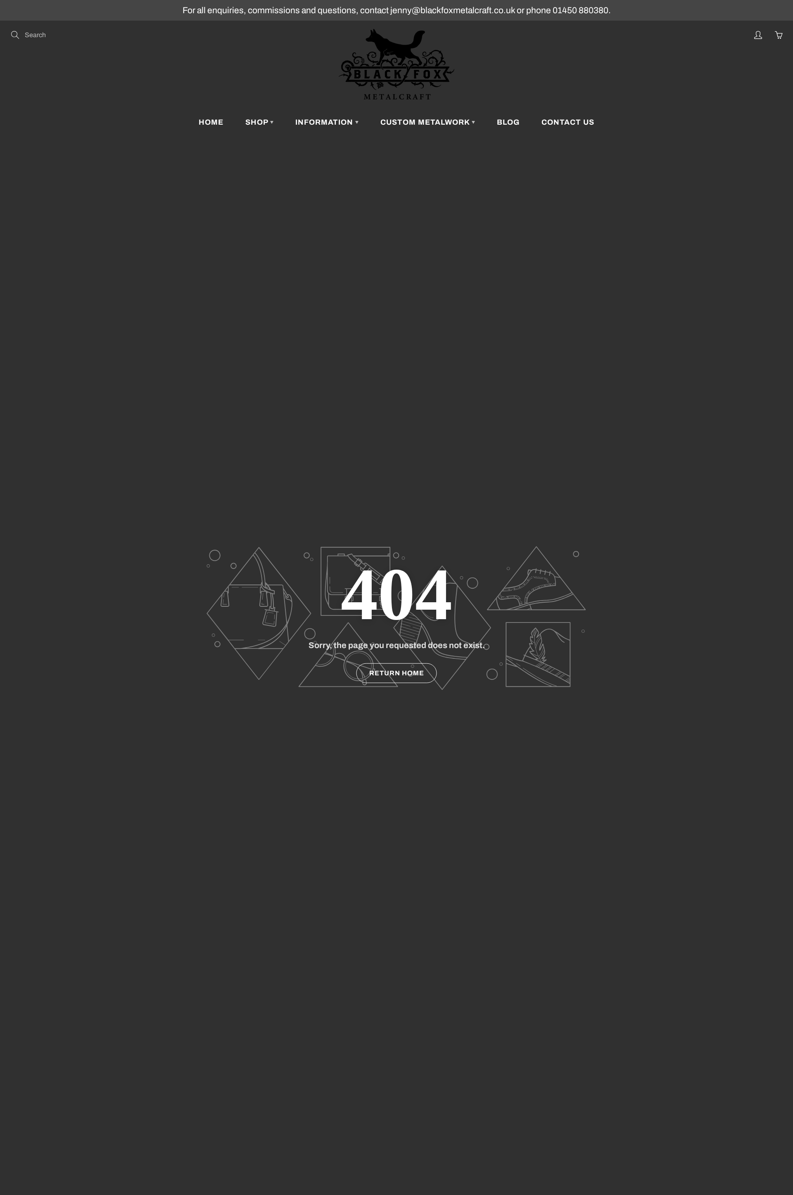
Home (211, 122)
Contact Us (567, 122)
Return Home (396, 673)
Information (325, 122)
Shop (257, 122)
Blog (508, 122)
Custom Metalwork (426, 122)
